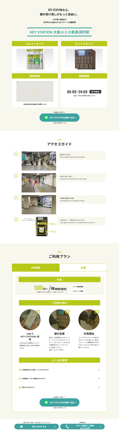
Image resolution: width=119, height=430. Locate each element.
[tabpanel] (59, 341)
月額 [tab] (83, 267)
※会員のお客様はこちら (59, 123)
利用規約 (56, 112)
